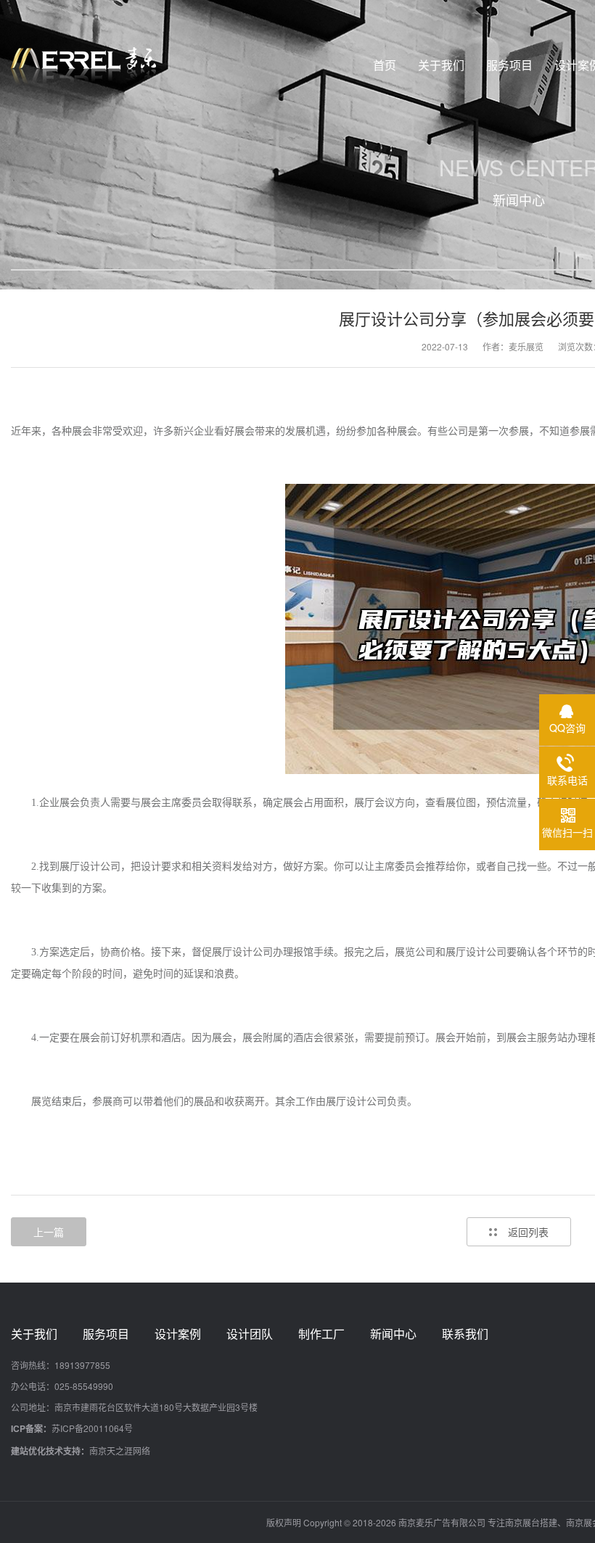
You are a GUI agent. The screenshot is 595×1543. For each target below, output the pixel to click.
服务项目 (106, 1334)
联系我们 (465, 1334)
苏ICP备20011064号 (92, 1428)
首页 (384, 65)
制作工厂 (321, 1334)
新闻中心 (393, 1334)
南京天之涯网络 (119, 1450)
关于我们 (34, 1334)
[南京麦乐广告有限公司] (83, 65)
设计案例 (178, 1334)
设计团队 (249, 1334)
